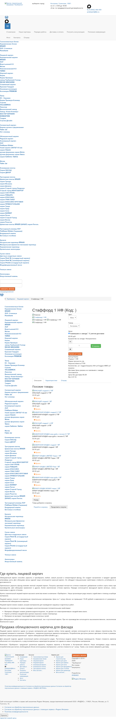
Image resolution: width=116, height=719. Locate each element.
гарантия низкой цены (8, 718)
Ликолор (3, 107)
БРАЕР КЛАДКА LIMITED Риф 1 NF (45, 469)
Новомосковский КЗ (8, 68)
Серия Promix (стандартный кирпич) (14, 262)
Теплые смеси (5, 269)
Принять (4, 715)
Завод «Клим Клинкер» (9, 111)
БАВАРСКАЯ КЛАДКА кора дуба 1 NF (46, 480)
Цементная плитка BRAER (10, 179)
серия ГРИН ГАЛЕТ (7, 199)
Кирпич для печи (61, 665)
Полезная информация (96, 32)
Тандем (3, 118)
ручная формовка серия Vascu (12, 154)
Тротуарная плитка (7, 177)
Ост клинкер (5, 132)
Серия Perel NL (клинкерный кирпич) (14, 260)
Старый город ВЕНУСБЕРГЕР (11, 190)
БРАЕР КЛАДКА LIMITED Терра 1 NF (45, 458)
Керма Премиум (6, 77)
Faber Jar (3, 129)
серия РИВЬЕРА (6, 195)
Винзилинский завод (8, 109)
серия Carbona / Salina (9, 156)
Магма (2, 66)
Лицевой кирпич (6, 55)
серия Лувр (4, 208)
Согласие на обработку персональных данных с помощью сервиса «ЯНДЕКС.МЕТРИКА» (38, 687)
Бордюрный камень (8, 233)
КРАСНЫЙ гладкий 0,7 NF (41, 393)
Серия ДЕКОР (5, 172)
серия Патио (5, 215)
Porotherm (4, 50)
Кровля (3, 240)
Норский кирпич (6, 73)
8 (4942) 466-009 (94, 9)
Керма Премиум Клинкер (10, 100)
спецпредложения (7, 291)
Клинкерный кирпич (8, 141)
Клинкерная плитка (7, 168)
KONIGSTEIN (5, 116)
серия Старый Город (8, 217)
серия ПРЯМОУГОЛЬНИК (10, 204)
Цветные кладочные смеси (11, 256)
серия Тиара (5, 206)
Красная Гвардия (7, 87)
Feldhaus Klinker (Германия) (11, 231)
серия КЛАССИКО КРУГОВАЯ (11, 202)
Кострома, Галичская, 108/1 (61, 3)
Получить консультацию (76, 32)
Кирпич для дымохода (63, 670)
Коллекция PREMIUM (8, 91)
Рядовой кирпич (6, 138)
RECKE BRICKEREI (7, 82)
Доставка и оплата (56, 32)
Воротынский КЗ (7, 64)
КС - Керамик (5, 98)
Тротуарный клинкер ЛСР (10, 229)
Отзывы (26, 37)
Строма (3, 102)
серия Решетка (6, 222)
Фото (8, 37)
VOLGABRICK (5, 105)
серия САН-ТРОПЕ (7, 193)
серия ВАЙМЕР (6, 213)
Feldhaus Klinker (6, 145)
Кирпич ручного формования (12, 127)
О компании (10, 32)
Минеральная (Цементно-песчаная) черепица (18, 244)
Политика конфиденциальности (15, 686)
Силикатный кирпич (8, 125)
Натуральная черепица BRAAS (12, 242)
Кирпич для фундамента (64, 666)
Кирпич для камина (62, 663)
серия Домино (5, 186)
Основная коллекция (8, 89)
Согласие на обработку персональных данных (41, 686)
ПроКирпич (11, 299)
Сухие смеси (5, 253)
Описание (38, 380)
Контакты (17, 37)
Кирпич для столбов (62, 668)
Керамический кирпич (9, 57)
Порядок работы (40, 32)
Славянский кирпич (8, 84)
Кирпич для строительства (60, 658)
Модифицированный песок (11, 265)
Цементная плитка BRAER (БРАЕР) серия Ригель (19, 224)
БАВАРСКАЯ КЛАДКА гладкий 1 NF (45, 447)
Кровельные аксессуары (10, 249)
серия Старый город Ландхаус (12, 188)
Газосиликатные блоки (9, 41)
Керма (2, 75)
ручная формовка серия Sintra (12, 152)
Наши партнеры (25, 32)
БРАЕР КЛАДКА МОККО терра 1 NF (45, 490)
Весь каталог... (38, 670)
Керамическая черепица (9, 247)
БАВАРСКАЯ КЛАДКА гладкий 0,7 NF (45, 414)
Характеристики (51, 380)
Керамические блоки (8, 44)
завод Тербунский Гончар (10, 80)
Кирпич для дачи (61, 661)
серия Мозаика (6, 184)
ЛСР (1, 62)
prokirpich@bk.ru (93, 12)
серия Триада (5, 181)
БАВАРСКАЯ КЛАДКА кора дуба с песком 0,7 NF (50, 436)
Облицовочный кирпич (9, 136)
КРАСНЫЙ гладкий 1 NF (41, 403)
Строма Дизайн (6, 120)
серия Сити (4, 211)
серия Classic (5, 150)
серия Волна (5, 220)
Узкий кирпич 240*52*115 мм (11, 147)
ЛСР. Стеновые (6, 48)
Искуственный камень (9, 276)
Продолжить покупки (58, 507)
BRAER (3, 46)
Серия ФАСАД (5, 170)
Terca (2, 96)
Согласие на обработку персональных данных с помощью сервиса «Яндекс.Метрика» (37, 709)
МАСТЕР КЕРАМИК (7, 114)
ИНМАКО (75, 675)
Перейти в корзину (41, 507)
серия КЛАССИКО (7, 197)
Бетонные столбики (8, 235)
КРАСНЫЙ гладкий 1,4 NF (41, 425)
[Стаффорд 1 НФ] (39, 317)
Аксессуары (5, 274)
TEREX (2, 71)
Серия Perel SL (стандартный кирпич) (15, 258)
